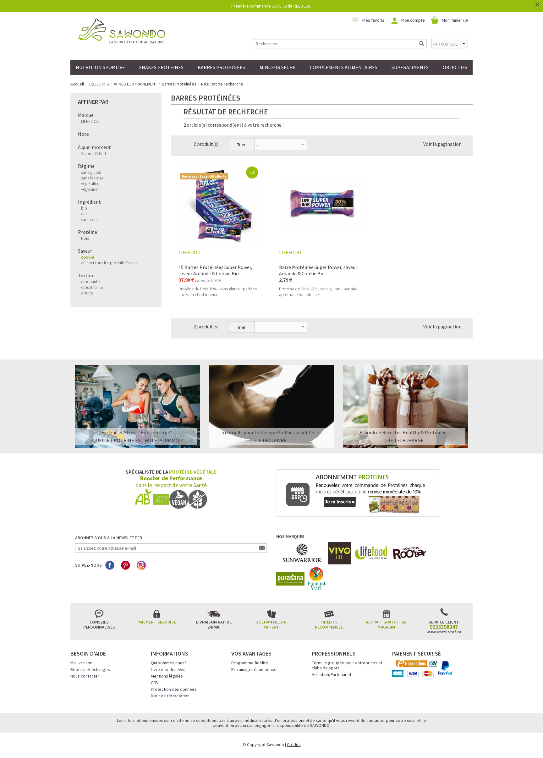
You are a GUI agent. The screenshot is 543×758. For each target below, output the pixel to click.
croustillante (92, 287)
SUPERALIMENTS (410, 67)
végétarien (90, 189)
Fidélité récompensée (329, 624)
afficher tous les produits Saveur (109, 263)
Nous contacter (84, 676)
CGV (154, 682)
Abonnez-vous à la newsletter (108, 537)
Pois (85, 238)
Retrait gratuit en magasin (386, 624)
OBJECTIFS (455, 67)
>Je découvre (270, 440)
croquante (90, 281)
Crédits (294, 744)
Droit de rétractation (170, 696)
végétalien (90, 183)
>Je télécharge (404, 440)
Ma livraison (81, 663)
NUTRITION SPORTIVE (100, 67)
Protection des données (174, 689)
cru (84, 214)
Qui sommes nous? (168, 663)
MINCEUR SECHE (278, 67)
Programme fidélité (249, 663)
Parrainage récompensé (254, 669)
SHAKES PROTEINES (161, 67)
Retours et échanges (90, 669)
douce (87, 293)
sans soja (89, 219)
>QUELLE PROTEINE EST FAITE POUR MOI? (136, 440)
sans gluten (91, 172)
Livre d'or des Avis (168, 669)
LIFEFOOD (90, 121)
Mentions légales (167, 676)
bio (84, 208)
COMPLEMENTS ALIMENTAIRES (343, 67)
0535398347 (444, 626)
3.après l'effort (93, 153)
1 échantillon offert (271, 624)
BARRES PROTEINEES (221, 67)
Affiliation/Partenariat (331, 674)
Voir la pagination (442, 144)
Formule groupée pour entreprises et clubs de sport (347, 665)
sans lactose (92, 178)
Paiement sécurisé (156, 621)
